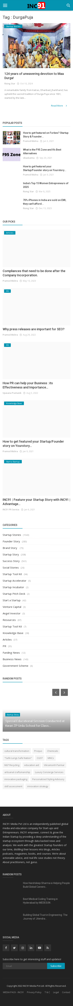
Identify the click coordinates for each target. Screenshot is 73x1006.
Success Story (11, 561)
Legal (56, 992)
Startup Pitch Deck (14, 593)
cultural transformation (16, 751)
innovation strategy (37, 786)
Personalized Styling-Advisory (48, 779)
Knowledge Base (13, 633)
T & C (47, 992)
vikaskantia (29, 157)
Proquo (38, 751)
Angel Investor (12, 613)
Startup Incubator (13, 587)
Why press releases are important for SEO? (33, 329)
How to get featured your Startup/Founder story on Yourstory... (44, 168)
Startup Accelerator (14, 580)
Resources (9, 620)
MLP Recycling (11, 765)
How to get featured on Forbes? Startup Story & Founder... (45, 134)
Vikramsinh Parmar (54, 765)
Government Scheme (15, 665)
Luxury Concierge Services (49, 772)
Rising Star (9, 83)
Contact (66, 992)
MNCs (51, 758)
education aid (31, 765)
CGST (40, 758)
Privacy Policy (34, 992)
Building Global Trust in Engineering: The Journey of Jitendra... (45, 916)
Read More (57, 105)
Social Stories (11, 567)
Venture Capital (12, 607)
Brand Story (10, 548)
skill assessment (13, 786)
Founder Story (11, 541)
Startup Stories (12, 535)
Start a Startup (12, 600)
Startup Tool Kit (12, 574)
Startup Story (11, 554)
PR (4, 646)
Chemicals (52, 751)
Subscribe (55, 966)
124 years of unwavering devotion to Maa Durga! (34, 76)
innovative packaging (15, 779)
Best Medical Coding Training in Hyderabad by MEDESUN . (40, 901)
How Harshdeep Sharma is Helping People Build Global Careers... (46, 885)
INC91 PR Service (11, 509)
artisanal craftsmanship (17, 772)
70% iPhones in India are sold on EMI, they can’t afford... (44, 202)
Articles (7, 639)
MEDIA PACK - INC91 (13, 992)
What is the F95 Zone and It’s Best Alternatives (42, 151)
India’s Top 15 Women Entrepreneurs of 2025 (45, 185)
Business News (12, 659)
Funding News (11, 652)
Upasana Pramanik (12, 392)
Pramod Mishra (30, 141)
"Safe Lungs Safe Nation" (18, 758)
